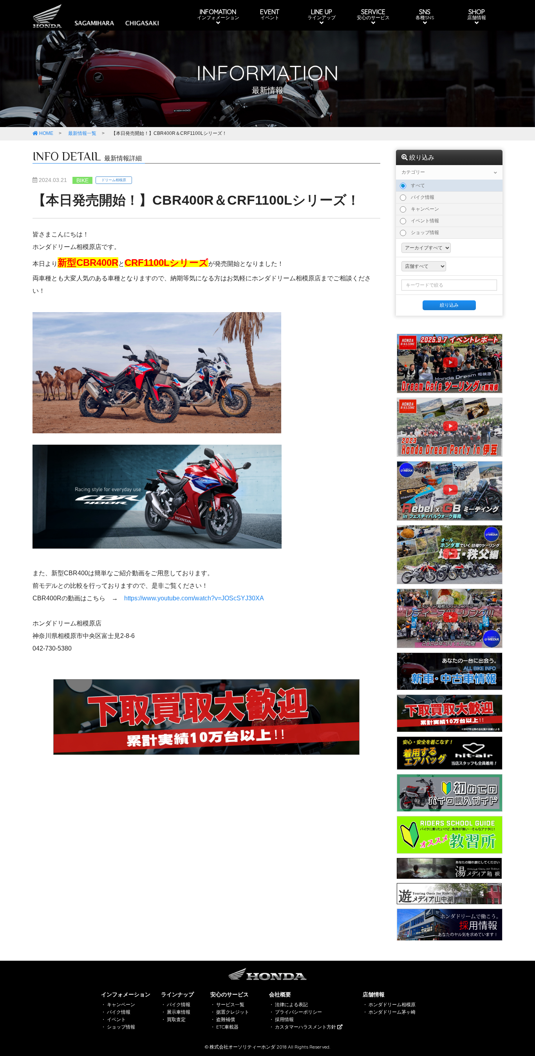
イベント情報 (422, 221)
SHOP (476, 14)
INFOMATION (218, 14)
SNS (425, 14)
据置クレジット (232, 1012)
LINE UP (321, 14)
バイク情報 (420, 197)
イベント (116, 1019)
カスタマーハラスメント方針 (306, 1027)
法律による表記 (291, 1004)
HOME (45, 133)
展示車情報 (178, 1012)
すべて (415, 185)
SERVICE (373, 14)
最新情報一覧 (82, 133)
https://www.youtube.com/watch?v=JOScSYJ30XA (194, 598)
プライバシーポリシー (298, 1012)
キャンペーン (422, 209)
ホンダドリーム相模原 (392, 1004)
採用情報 (284, 1019)
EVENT (269, 14)
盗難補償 (225, 1019)
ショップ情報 (422, 232)
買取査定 (176, 1019)
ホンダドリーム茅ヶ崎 (392, 1012)
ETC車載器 (227, 1027)
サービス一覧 (230, 1004)
